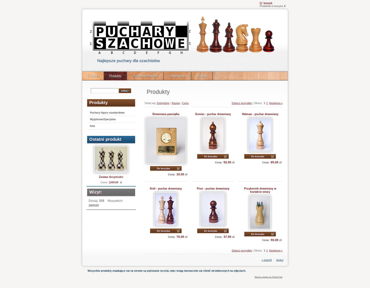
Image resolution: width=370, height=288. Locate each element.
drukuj (279, 260)
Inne (92, 125)
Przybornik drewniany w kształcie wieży (260, 190)
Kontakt (202, 75)
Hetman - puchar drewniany (260, 114)
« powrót (267, 260)
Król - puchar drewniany (166, 188)
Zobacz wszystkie (242, 103)
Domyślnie (163, 103)
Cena (185, 103)
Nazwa (176, 103)
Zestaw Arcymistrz (111, 177)
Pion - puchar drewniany (213, 188)
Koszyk (268, 3)
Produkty (115, 75)
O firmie (93, 75)
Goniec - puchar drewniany (213, 114)
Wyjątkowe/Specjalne (103, 119)
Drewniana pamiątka (165, 114)
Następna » (276, 103)
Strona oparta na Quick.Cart (268, 277)
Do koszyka (163, 168)
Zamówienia (177, 75)
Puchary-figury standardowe (107, 112)
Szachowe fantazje (145, 75)
